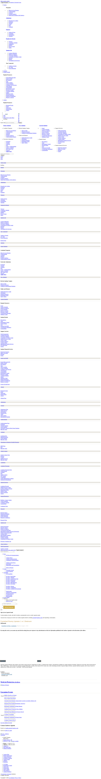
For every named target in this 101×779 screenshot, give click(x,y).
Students (5, 71)
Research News (4, 512)
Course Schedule (9, 83)
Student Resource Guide (27, 137)
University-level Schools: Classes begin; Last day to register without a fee (20, 700)
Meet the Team (4, 429)
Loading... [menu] (5, 119)
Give (4, 116)
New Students (22, 125)
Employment (9, 591)
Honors (10, 59)
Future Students (7, 125)
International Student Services (64, 140)
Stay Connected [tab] (4, 231)
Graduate (11, 12)
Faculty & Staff (6, 72)
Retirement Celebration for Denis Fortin (13, 717)
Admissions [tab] (3, 182)
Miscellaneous (9, 596)
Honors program (4, 492)
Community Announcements (12, 560)
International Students (5, 416)
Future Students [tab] (4, 246)
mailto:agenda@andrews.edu (12, 728)
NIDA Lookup (9, 82)
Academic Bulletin (10, 91)
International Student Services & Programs (10, 531)
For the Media (6, 597)
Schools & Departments (6, 479)
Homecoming (9, 109)
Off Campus (3, 476)
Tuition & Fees (12, 32)
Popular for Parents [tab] (5, 205)
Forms (59, 151)
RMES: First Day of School (10, 695)
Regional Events (9, 105)
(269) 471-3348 (8, 730)
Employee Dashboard (10, 96)
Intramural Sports (4, 536)
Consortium (3, 477)
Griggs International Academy (7, 478)
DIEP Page (3, 446)
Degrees (2, 456)
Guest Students (4, 427)
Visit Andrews (6, 770)
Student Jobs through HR (6, 532)
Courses (2, 457)
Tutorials (11, 36)
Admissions (8, 18)
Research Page (4, 520)
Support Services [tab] (4, 482)
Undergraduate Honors (11, 136)
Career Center (61, 136)
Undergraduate (12, 11)
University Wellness (13, 55)
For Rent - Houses (10, 586)
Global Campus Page (5, 455)
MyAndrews (9, 80)
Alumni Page (9, 111)
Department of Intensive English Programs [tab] (10, 442)
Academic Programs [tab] (5, 466)
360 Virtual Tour (9, 149)
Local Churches (9, 571)
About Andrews (4, 544)
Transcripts (8, 107)
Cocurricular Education (47, 135)
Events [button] (4, 569)
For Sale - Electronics (10, 580)
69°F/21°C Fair (7, 741)
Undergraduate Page (5, 423)
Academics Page (4, 506)
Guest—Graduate (10, 147)
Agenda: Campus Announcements (9, 696)
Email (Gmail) (9, 78)
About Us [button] (5, 598)
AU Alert (11, 67)
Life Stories (8, 564)
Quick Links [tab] (3, 162)
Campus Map (6, 754)
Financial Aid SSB (46, 147)
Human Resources (10, 95)
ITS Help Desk (61, 141)
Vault (43, 142)
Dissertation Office (5, 490)
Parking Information (7, 755)
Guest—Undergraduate (11, 146)
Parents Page (9, 69)
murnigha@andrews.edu (6, 674)
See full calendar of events (6, 722)
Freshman (11, 22)
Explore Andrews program (6, 488)
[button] (13, 117)
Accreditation (12, 777)
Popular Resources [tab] (5, 496)
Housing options (4, 527)
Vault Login (5, 766)
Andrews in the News (11, 562)
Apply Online (6, 769)
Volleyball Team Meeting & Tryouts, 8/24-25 (14, 711)
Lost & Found (9, 595)
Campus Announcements (11, 559)
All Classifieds (9, 573)
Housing (11, 58)
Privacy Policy (18, 777)
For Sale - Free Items (10, 583)
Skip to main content (5, 1)
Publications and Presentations (12, 565)
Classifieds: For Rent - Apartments (8, 625)
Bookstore (5, 762)
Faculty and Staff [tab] (4, 358)
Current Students (43, 125)
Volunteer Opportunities (11, 592)
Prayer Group (12, 46)
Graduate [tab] (3, 432)
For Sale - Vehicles (10, 577)
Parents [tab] (2, 167)
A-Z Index (5, 764)
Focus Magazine (12, 68)
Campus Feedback (7, 771)
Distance (8, 134)
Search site (3, 122)
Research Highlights (5, 514)
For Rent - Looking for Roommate (13, 588)
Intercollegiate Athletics (6, 535)
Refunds (60, 150)
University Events (10, 570)
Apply (6, 114)
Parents (4, 5)
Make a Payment (61, 149)
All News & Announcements (12, 555)
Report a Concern (10, 97)
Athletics (5, 760)
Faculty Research (4, 516)
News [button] (4, 554)
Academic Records (62, 131)
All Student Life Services (14, 60)
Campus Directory (7, 757)
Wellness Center (9, 93)
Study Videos (24, 142)
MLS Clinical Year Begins (10, 698)
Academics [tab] (3, 462)
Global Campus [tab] (4, 451)
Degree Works (45, 145)
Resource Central (10, 90)
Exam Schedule (45, 132)
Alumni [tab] (2, 387)
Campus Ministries (13, 53)
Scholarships (11, 34)
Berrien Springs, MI (7, 740)
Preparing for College (13, 20)
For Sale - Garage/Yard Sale (12, 578)
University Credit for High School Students (10, 428)
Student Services (4, 458)
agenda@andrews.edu (37, 617)
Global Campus (4, 474)
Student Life (9, 50)
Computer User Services (11, 85)
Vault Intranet (9, 86)
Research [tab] (3, 508)
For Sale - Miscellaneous (11, 582)
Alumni (5, 100)
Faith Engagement (62, 130)
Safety (10, 47)
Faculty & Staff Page (10, 98)
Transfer (10, 23)
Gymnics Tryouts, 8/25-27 (10, 720)
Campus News (9, 557)
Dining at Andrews (13, 54)
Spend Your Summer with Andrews (16, 15)
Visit (4, 115)
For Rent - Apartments (11, 587)
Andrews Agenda (12, 66)
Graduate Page (4, 436)
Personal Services (10, 593)
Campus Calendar (4, 537)
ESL (10, 25)
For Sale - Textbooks (10, 581)
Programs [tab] (3, 171)
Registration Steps (25, 141)
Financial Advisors (26, 131)
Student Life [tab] (3, 217)
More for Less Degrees (14, 10)
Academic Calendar (13, 42)
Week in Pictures (9, 567)
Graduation (11, 44)
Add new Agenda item (9, 607)
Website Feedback (7, 748)
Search (2, 155)
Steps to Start (24, 130)
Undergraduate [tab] (4, 419)
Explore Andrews (12, 14)
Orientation (24, 139)
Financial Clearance (62, 147)
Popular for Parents (10, 38)
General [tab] (2, 405)
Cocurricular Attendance (47, 149)
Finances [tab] (2, 195)
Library (7, 92)
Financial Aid (3, 413)
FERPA (10, 45)
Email (7, 106)
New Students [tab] (4, 277)
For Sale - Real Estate (10, 576)
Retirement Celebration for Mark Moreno (13, 706)
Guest (10, 24)
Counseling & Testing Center (15, 56)
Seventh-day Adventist (6, 774)
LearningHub (9, 87)
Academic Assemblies (9, 714)
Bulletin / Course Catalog (6, 500)
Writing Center (4, 491)
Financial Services (26, 140)
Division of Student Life (6, 541)
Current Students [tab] (4, 299)
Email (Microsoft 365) (11, 77)
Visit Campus (3, 415)
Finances (8, 29)
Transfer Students (4, 425)
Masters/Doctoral (4, 437)
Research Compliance (5, 517)
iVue (7, 81)
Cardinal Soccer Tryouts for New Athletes (13, 709)
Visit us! (10, 41)
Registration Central (10, 88)
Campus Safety (61, 139)
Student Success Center (63, 135)
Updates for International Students (29, 133)
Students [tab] (2, 243)
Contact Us (5, 746)
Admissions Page (4, 409)
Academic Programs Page (6, 469)
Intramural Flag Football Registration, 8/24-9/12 (14, 703)
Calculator (11, 33)
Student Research (4, 515)
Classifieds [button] (5, 572)
